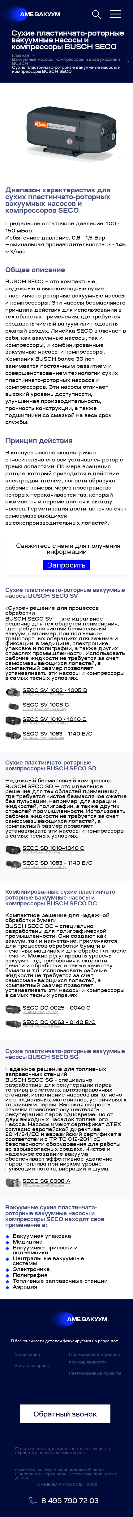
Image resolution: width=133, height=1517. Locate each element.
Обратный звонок (65, 1414)
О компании (27, 1354)
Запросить (66, 565)
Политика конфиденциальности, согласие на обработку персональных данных (62, 1451)
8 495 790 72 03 (70, 1500)
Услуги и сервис (32, 1365)
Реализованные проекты (95, 1373)
